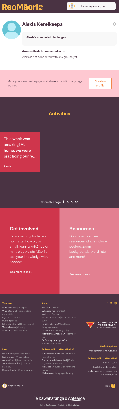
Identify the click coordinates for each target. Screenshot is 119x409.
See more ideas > (21, 272)
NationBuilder (74, 405)
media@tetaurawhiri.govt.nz (103, 350)
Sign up (20, 385)
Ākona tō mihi (17, 360)
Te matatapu (55, 330)
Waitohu (51, 314)
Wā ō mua (15, 330)
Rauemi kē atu (18, 370)
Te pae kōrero (13, 327)
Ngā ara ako (16, 357)
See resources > (79, 274)
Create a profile (100, 83)
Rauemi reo (16, 353)
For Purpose (51, 405)
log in (92, 6)
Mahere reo (57, 373)
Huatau (9, 320)
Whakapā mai (53, 310)
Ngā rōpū (11, 317)
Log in (11, 385)
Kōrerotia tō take (18, 324)
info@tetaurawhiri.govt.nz (104, 367)
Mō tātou (50, 307)
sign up (101, 6)
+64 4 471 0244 (109, 362)
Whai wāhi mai (14, 307)
